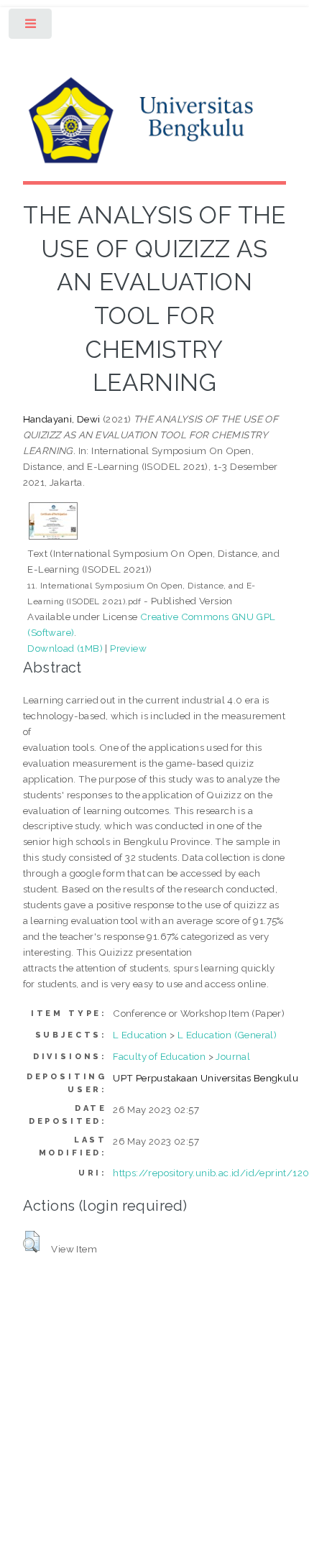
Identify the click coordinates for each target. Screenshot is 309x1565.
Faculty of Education (159, 1056)
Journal (233, 1056)
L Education (140, 1034)
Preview (128, 648)
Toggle (31, 27)
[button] (31, 1241)
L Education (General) (227, 1034)
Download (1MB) (65, 648)
